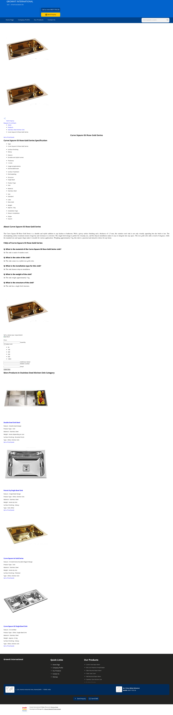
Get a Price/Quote (9, 137)
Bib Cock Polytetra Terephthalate (95, 667)
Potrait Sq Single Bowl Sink (13, 490)
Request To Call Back (10, 123)
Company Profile (24, 20)
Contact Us (51, 20)
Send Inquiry (51, 14)
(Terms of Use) (54, 707)
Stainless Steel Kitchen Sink (16, 130)
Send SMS (94, 699)
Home (9, 125)
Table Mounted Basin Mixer (93, 670)
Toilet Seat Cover (91, 673)
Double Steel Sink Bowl (12, 422)
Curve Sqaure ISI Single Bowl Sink (15, 626)
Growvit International (20, 2)
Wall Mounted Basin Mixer (93, 676)
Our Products (38, 20)
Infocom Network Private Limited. (52, 709)
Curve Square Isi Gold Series (13, 558)
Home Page (10, 20)
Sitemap (55, 677)
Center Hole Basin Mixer (93, 664)
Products (10, 127)
